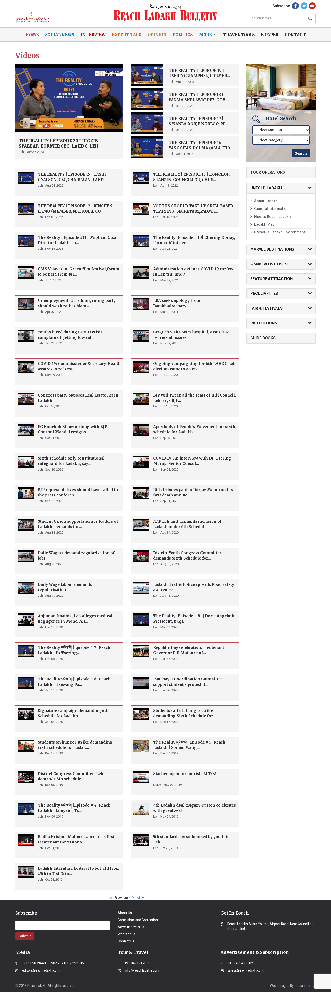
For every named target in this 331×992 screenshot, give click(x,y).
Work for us (126, 934)
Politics (183, 34)
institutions (263, 323)
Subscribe (281, 6)
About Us (125, 913)
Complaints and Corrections (138, 920)
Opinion (157, 34)
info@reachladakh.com (142, 970)
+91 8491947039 (137, 963)
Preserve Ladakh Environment (279, 232)
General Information (271, 208)
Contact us (126, 941)
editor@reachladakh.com (41, 970)
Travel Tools (239, 34)
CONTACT (295, 34)
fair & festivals (266, 308)
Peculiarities (264, 294)
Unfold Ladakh (266, 188)
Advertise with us (131, 927)
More (205, 34)
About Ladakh (265, 201)
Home (32, 34)
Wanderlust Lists (269, 264)
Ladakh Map (264, 224)
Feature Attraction (271, 279)
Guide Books (263, 338)
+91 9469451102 (240, 963)
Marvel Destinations (272, 249)
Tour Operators (267, 172)
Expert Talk (127, 34)
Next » (138, 897)
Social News (59, 34)
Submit (25, 936)
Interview (93, 34)
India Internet (306, 985)
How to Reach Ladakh (272, 216)
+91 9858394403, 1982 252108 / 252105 (53, 963)
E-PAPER (269, 34)
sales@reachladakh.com (245, 970)
